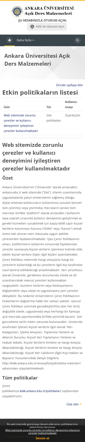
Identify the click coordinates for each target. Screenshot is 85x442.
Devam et (42, 438)
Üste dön (73, 404)
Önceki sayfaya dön (69, 85)
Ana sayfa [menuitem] (9, 40)
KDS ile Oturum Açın (50, 26)
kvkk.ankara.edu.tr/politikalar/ (40, 391)
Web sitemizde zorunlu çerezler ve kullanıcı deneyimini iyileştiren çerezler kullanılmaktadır (42, 431)
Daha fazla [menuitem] (24, 40)
